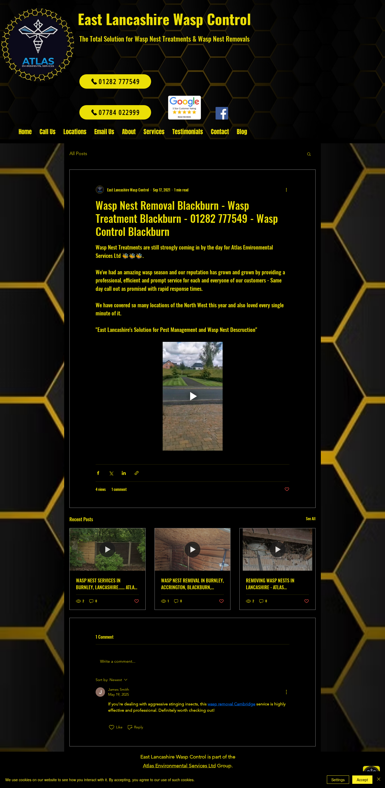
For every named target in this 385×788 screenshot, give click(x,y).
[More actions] (286, 189)
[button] (308, 154)
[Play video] (192, 396)
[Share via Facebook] (98, 472)
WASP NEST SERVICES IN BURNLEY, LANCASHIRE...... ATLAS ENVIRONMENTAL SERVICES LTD (106, 584)
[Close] (379, 779)
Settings (338, 779)
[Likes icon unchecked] (111, 727)
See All (311, 518)
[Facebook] (222, 113)
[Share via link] (136, 472)
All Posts (78, 153)
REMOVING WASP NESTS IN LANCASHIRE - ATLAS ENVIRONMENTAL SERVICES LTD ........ (274, 584)
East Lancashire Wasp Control (164, 18)
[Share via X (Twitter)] (110, 472)
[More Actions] (286, 692)
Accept (362, 779)
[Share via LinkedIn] (123, 472)
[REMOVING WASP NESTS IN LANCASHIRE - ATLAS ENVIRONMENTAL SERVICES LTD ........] (277, 549)
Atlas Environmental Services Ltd (179, 766)
